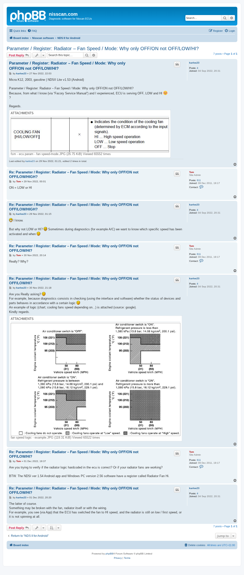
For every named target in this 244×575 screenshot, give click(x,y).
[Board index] (28, 15)
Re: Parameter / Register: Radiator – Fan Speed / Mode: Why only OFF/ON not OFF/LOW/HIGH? (73, 174)
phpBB (109, 553)
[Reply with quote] (177, 64)
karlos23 (194, 62)
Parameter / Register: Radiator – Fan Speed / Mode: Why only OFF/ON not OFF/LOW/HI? (103, 48)
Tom (191, 172)
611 (199, 180)
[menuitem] (32, 31)
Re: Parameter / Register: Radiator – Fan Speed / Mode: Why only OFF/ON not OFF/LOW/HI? (73, 248)
